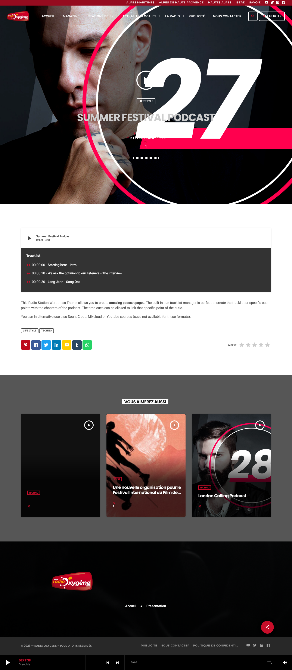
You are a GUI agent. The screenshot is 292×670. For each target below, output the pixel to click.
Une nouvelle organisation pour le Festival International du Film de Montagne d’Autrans (147, 492)
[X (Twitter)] (272, 2)
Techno (46, 330)
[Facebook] (283, 2)
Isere (117, 479)
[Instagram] (278, 2)
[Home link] (18, 16)
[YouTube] (266, 2)
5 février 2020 (140, 138)
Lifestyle (146, 101)
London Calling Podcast (222, 496)
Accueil (131, 606)
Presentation (156, 606)
